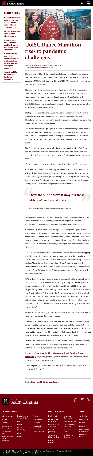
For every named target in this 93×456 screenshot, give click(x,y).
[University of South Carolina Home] (13, 3)
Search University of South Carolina (82, 3)
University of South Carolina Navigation (88, 3)
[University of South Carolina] (20, 401)
